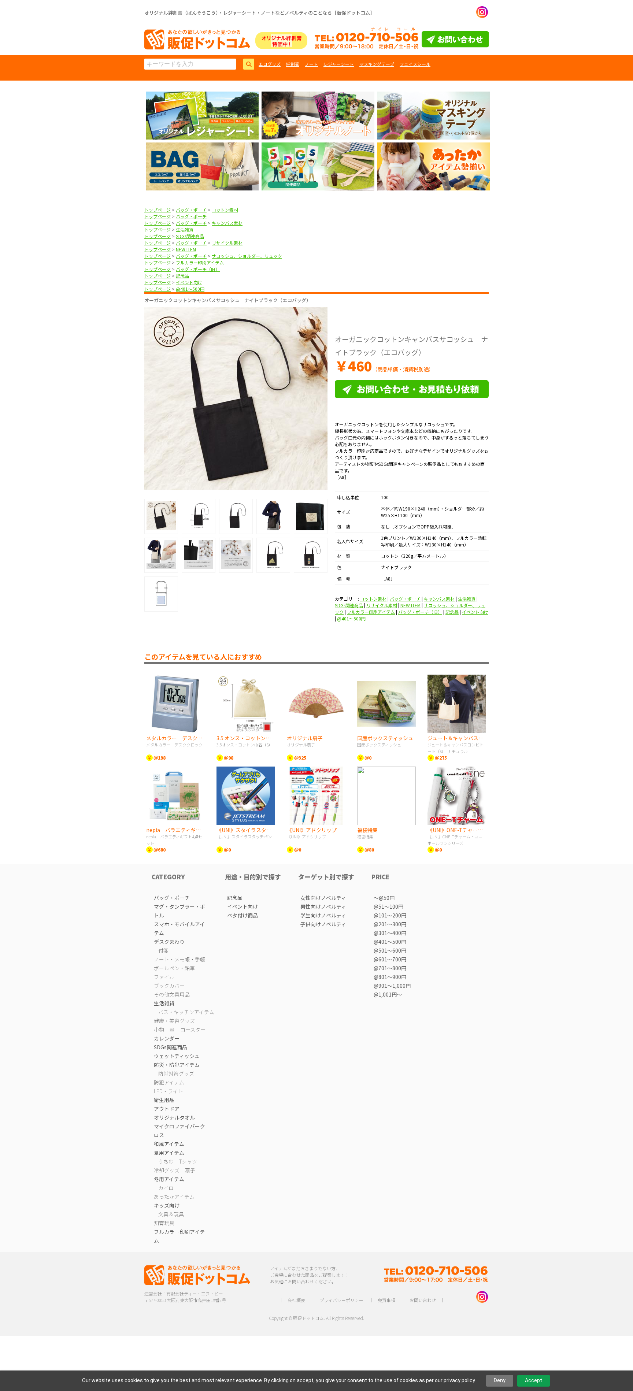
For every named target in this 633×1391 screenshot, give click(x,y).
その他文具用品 (172, 994)
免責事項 (386, 1300)
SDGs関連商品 (190, 236)
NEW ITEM (186, 249)
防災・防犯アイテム (177, 1064)
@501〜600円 (390, 950)
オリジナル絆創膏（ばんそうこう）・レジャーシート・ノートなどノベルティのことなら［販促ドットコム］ (259, 12)
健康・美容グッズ (174, 1020)
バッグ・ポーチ (191, 210)
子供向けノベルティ (323, 924)
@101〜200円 (390, 915)
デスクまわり (169, 941)
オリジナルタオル (174, 1117)
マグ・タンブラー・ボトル (179, 911)
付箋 (163, 950)
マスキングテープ (376, 64)
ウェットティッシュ (177, 1056)
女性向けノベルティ (323, 897)
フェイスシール (415, 64)
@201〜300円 (390, 924)
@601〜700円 (390, 959)
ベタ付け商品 (242, 915)
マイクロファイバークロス (179, 1131)
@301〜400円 (390, 932)
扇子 (190, 1170)
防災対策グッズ (176, 1073)
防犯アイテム (169, 1082)
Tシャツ (188, 1161)
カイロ (166, 1187)
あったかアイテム (174, 1196)
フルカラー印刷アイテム (200, 262)
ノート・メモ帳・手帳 (179, 959)
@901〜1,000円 (392, 985)
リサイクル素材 (227, 243)
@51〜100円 (388, 906)
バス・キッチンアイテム (186, 1012)
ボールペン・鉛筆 (174, 968)
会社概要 (296, 1300)
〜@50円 (384, 897)
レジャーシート (338, 64)
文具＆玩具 (171, 1214)
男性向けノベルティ (323, 906)
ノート (311, 64)
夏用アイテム (169, 1152)
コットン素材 (225, 210)
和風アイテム (169, 1143)
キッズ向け (166, 1205)
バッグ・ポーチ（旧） (198, 269)
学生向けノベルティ (323, 915)
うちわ (166, 1161)
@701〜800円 (390, 968)
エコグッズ (270, 64)
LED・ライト (168, 1091)
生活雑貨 (184, 229)
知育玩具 (164, 1223)
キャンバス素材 (227, 223)
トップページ (157, 210)
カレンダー (166, 1038)
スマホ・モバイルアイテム (179, 928)
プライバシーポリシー (341, 1300)
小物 (159, 1029)
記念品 (182, 275)
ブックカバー (169, 985)
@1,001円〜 (388, 994)
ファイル (164, 976)
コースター (193, 1029)
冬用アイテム (169, 1179)
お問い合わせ (423, 1300)
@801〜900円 (390, 976)
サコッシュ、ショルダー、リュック (247, 256)
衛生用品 (164, 1099)
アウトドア (166, 1108)
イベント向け (189, 282)
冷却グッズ (166, 1170)
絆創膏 (292, 64)
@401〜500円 (190, 289)
